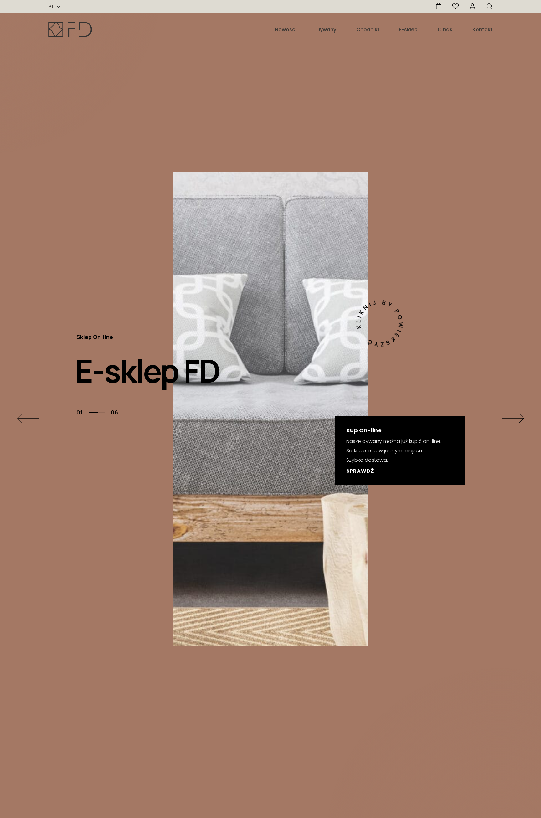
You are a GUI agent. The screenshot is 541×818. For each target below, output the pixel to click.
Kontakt (482, 29)
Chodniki (367, 29)
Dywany (326, 29)
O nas (445, 29)
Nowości (285, 29)
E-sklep (408, 29)
